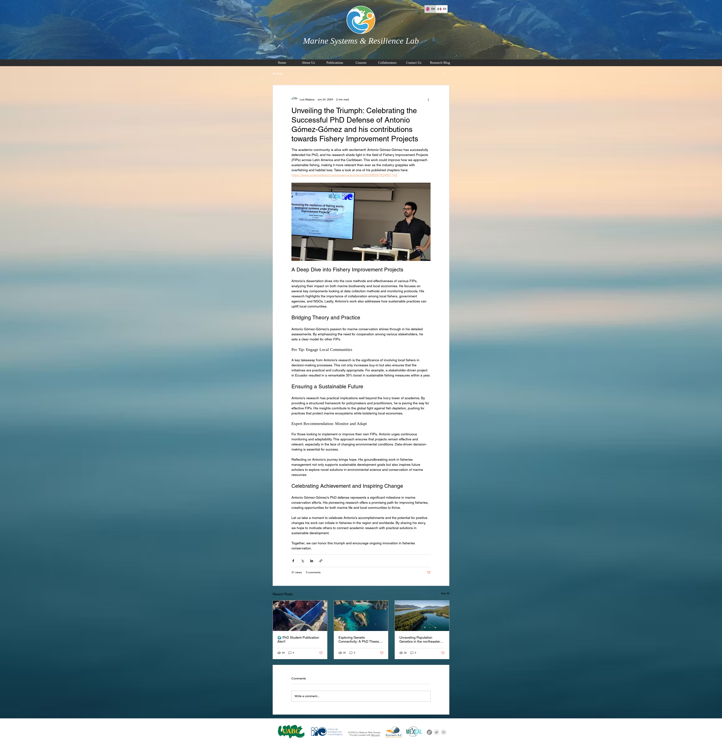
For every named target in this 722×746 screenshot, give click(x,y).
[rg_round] (429, 732)
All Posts (278, 73)
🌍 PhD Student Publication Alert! (298, 639)
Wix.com (375, 735)
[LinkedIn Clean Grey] (444, 732)
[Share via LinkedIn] (311, 561)
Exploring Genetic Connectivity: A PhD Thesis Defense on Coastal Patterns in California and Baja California (359, 639)
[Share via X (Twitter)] (302, 561)
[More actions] (428, 99)
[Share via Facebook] (293, 561)
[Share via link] (321, 561)
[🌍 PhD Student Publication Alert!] (300, 616)
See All (445, 593)
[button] (444, 73)
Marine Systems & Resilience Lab (361, 40)
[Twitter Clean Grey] (436, 732)
